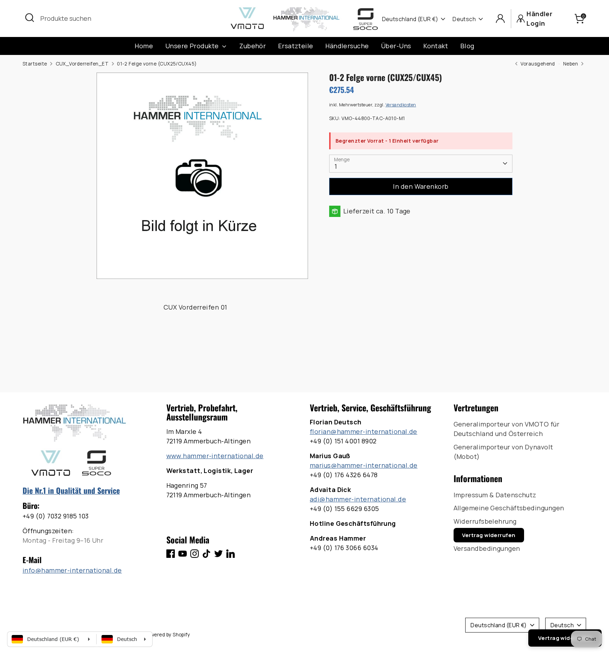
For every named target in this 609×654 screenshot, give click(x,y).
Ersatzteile (295, 46)
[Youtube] (182, 553)
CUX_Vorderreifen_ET (82, 64)
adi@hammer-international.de (358, 499)
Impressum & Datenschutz (495, 495)
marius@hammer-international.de (364, 465)
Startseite (35, 64)
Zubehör (252, 46)
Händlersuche (347, 46)
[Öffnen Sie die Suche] (30, 18)
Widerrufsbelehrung (485, 521)
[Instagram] (194, 553)
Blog (467, 46)
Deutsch (464, 19)
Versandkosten (401, 105)
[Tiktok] (206, 553)
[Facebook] (170, 553)
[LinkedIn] (230, 553)
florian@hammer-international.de (363, 431)
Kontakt (435, 46)
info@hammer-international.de (72, 570)
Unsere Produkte (192, 46)
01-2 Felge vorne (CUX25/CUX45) (157, 64)
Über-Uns (396, 46)
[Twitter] (218, 553)
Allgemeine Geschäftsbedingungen (509, 508)
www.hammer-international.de (215, 455)
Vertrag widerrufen (489, 535)
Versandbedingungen (487, 548)
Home (144, 46)
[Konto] (500, 18)
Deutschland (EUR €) (410, 19)
